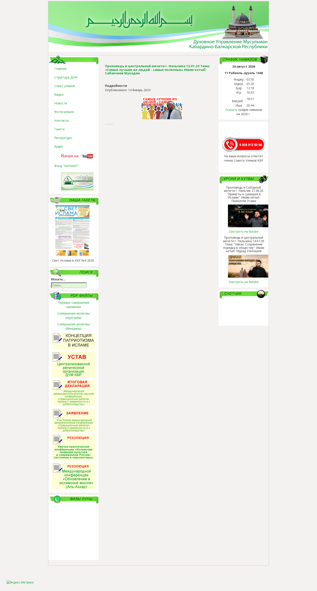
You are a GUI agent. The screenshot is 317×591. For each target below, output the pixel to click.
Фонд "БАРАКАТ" (66, 166)
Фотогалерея (64, 112)
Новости (60, 103)
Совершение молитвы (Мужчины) (73, 315)
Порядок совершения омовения (73, 304)
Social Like (109, 124)
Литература (63, 138)
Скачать (231, 110)
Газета (59, 129)
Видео (59, 94)
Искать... (58, 279)
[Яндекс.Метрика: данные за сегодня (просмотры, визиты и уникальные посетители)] (20, 582)
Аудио (58, 146)
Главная (60, 69)
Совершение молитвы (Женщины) (73, 326)
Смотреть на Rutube (244, 231)
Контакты (61, 120)
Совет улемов (64, 86)
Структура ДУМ (65, 77)
